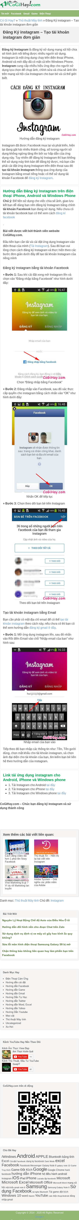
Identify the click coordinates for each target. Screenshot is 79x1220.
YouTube (41, 1195)
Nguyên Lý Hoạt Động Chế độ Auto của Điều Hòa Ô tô (36, 920)
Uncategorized (13, 1023)
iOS (15, 1177)
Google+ (39, 1216)
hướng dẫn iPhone (26, 1174)
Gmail (26, 13)
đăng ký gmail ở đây (42, 627)
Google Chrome (56, 1170)
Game (34, 13)
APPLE (42, 1156)
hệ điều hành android (54, 1173)
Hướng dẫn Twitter (16, 1001)
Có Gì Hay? (7, 20)
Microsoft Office (40, 1182)
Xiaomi (31, 1196)
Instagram (57, 900)
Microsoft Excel (15, 1182)
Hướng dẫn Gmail (15, 993)
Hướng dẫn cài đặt (16, 982)
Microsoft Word (60, 1183)
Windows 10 (11, 1195)
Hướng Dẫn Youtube (17, 1012)
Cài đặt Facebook (18, 1161)
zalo (50, 1196)
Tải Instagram (39, 246)
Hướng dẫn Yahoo (15, 1008)
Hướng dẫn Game (15, 989)
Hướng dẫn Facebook (17, 986)
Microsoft (63, 1178)
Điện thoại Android (61, 1196)
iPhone (31, 1178)
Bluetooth (55, 1156)
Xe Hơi (9, 1026)
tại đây (50, 785)
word (25, 1195)
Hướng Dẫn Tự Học (16, 997)
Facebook (16, 13)
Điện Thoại (45, 13)
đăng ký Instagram (41, 178)
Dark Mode (50, 1161)
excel (60, 1160)
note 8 (22, 1187)
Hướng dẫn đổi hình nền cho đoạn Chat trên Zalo (33, 926)
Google (40, 1169)
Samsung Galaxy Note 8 (58, 1187)
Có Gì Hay (21, 4)
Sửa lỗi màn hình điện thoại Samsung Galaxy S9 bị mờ (36, 944)
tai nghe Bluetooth (40, 1192)
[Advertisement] (18, 821)
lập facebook (50, 1178)
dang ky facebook (35, 1161)
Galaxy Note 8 (49, 1165)
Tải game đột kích (58, 1191)
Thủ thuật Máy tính (30, 20)
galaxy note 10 (63, 1165)
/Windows (9, 1157)
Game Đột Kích (21, 1169)
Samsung (36, 1186)
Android (26, 1156)
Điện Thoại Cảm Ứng (17, 978)
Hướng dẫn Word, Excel (19, 1004)
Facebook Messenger (31, 1165)
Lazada (40, 1178)
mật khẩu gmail (12, 1187)
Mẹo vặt (10, 1015)
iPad (22, 1178)
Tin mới (5, 13)
